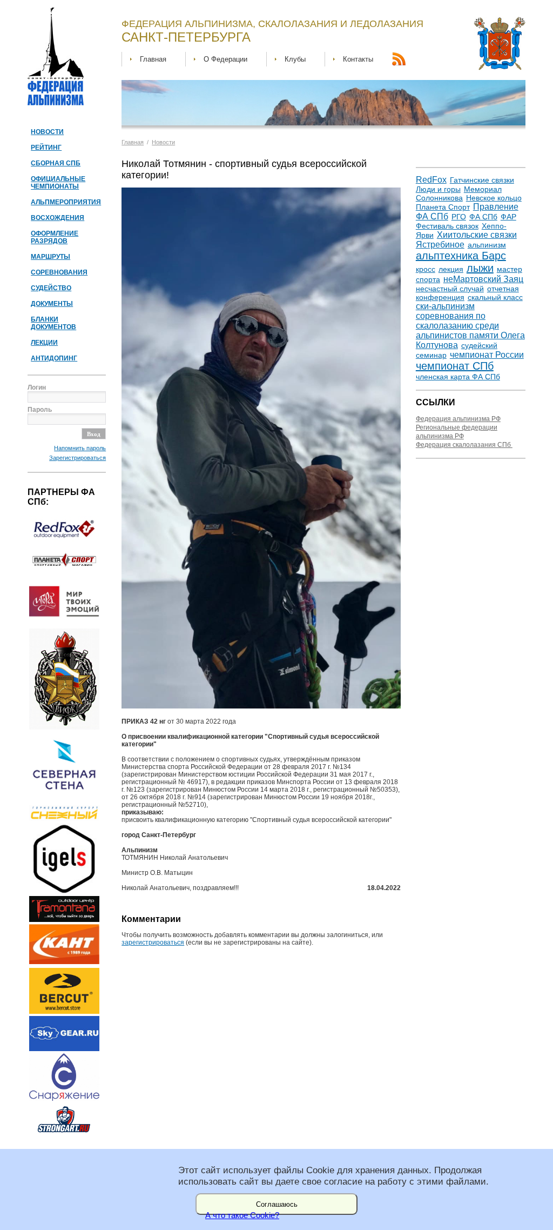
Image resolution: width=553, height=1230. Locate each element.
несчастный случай (450, 288)
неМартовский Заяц (483, 279)
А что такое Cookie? (242, 1215)
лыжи (480, 268)
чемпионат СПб (455, 366)
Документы (52, 304)
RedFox (431, 179)
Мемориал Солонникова (459, 193)
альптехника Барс (461, 256)
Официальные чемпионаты (58, 182)
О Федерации (225, 59)
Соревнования (59, 272)
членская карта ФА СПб (458, 376)
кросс (425, 269)
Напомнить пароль (80, 448)
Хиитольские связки (477, 234)
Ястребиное (440, 244)
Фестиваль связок (447, 226)
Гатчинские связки (482, 180)
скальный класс (495, 297)
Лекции (44, 342)
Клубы (295, 59)
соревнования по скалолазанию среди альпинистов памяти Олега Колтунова (470, 330)
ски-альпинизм (445, 306)
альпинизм (487, 244)
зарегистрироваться (153, 942)
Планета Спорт (443, 207)
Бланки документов (53, 323)
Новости (47, 132)
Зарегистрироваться (77, 457)
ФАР (508, 216)
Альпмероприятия (66, 202)
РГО (458, 216)
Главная (153, 59)
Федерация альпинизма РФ (458, 419)
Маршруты (50, 256)
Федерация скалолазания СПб (464, 445)
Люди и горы (438, 189)
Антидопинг (54, 358)
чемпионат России (487, 354)
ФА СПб (483, 216)
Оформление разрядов (54, 237)
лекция (451, 269)
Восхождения (57, 218)
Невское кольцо (494, 197)
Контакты (358, 59)
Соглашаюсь (277, 1204)
